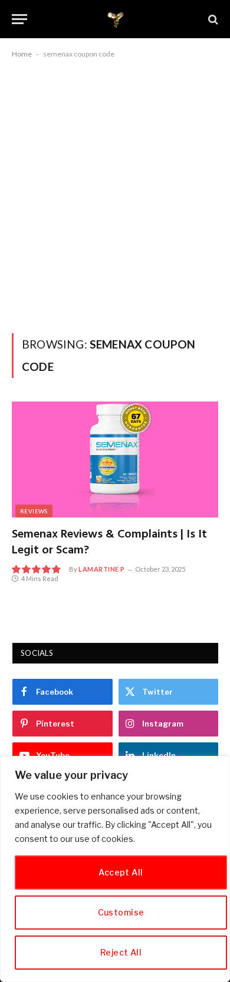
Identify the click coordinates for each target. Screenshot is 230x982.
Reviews (34, 511)
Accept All (120, 872)
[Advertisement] (115, 193)
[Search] (212, 19)
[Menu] (19, 19)
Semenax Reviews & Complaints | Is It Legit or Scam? (109, 542)
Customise (121, 912)
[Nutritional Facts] (115, 19)
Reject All (121, 952)
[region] (115, 869)
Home (22, 53)
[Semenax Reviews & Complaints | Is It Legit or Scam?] (115, 459)
